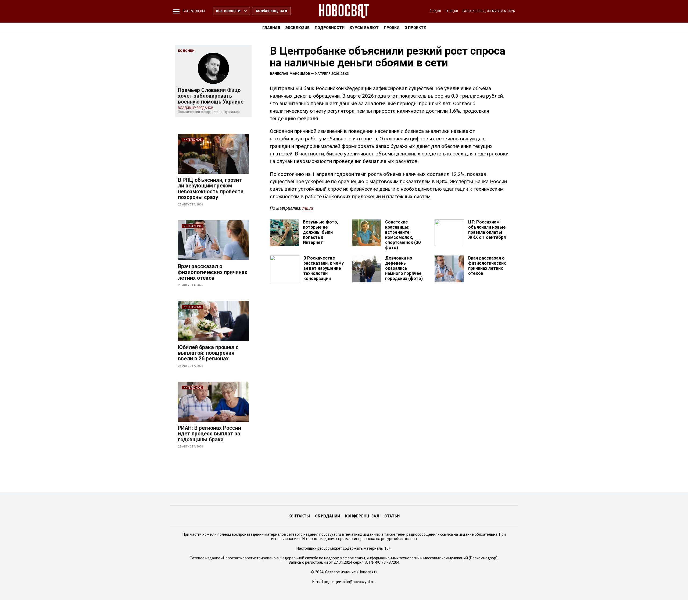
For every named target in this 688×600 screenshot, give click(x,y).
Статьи (392, 516)
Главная (271, 28)
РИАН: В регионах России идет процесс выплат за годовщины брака (209, 434)
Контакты (299, 516)
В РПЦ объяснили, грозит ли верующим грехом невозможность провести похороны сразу (210, 188)
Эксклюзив (297, 28)
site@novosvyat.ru (358, 582)
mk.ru (307, 208)
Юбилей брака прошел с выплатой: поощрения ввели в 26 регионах (208, 353)
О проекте (415, 28)
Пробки (391, 28)
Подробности (330, 28)
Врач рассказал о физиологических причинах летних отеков (212, 272)
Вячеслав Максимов (290, 74)
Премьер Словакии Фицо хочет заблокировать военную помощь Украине (210, 96)
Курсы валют (364, 28)
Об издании (327, 516)
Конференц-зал (362, 516)
